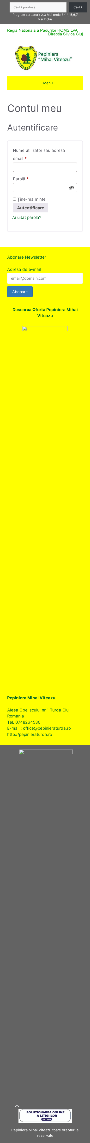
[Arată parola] (71, 187)
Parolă (31, 178)
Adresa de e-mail (24, 269)
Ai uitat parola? (26, 217)
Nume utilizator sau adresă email (39, 154)
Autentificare (30, 207)
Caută (77, 7)
